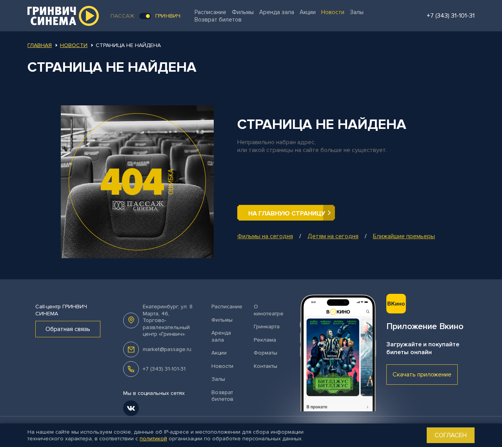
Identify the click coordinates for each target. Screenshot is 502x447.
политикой (153, 438)
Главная (39, 45)
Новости (332, 12)
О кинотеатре (269, 310)
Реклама (265, 340)
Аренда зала (276, 12)
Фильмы (243, 12)
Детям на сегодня (332, 236)
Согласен (451, 435)
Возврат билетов (218, 19)
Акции (308, 12)
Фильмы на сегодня (265, 236)
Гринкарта (267, 326)
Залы (357, 12)
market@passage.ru (167, 349)
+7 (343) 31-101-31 (164, 369)
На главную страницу (286, 213)
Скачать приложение (422, 374)
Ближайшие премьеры (404, 236)
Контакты (265, 366)
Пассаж (123, 16)
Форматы (265, 352)
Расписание (210, 12)
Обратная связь (67, 329)
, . (168, 320)
